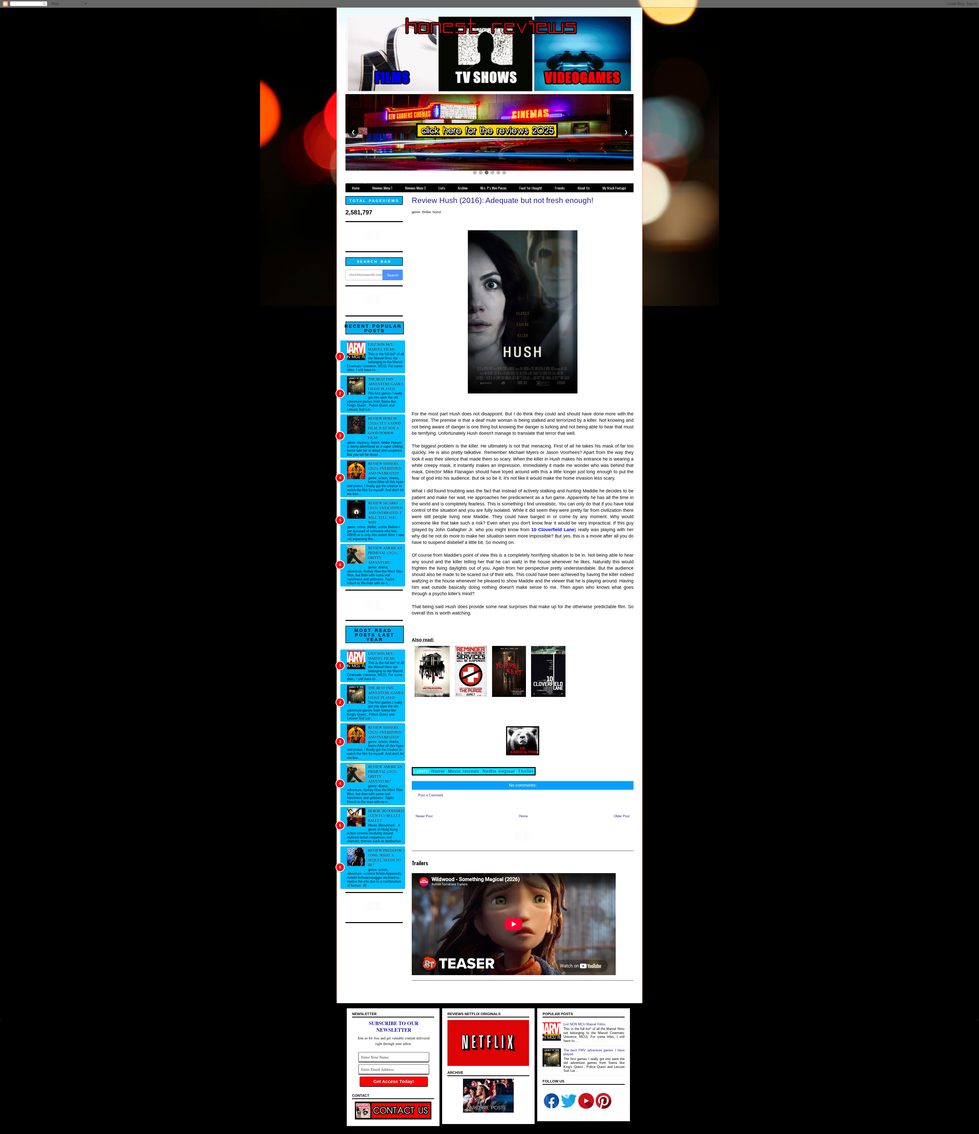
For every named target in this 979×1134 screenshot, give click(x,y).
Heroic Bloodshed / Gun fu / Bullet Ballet (386, 815)
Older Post (622, 816)
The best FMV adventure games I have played (385, 383)
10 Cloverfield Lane (552, 529)
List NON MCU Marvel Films (381, 346)
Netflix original (499, 771)
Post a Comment (430, 795)
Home (523, 816)
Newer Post (424, 816)
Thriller (526, 771)
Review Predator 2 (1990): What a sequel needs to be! (386, 857)
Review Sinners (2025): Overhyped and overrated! (384, 468)
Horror (438, 771)
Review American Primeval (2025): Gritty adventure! (385, 555)
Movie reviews (463, 771)
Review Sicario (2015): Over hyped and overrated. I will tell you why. (385, 512)
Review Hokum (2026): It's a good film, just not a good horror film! (384, 428)
